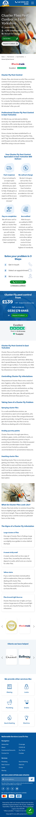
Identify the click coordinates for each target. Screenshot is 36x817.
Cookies (21, 753)
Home (3, 56)
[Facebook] (3, 789)
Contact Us (5, 753)
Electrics (21, 764)
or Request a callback (18, 286)
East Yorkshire (20, 56)
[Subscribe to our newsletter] (31, 779)
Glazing (4, 770)
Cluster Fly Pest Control (8, 59)
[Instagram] (7, 789)
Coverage (22, 744)
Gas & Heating (23, 761)
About (3, 747)
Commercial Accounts (8, 750)
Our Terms (22, 750)
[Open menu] (32, 3)
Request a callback (9, 43)
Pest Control (10, 56)
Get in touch (19, 282)
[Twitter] (12, 789)
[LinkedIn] (17, 789)
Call (22, 3)
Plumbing (4, 761)
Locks (3, 767)
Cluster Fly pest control (18, 294)
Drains (21, 767)
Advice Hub (5, 744)
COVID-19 (22, 747)
